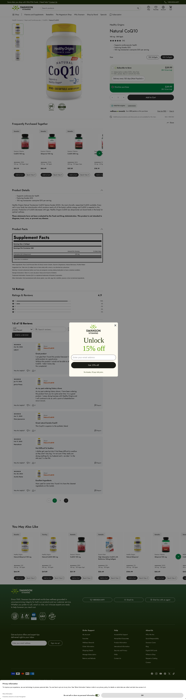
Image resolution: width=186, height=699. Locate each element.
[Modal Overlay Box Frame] (93, 349)
